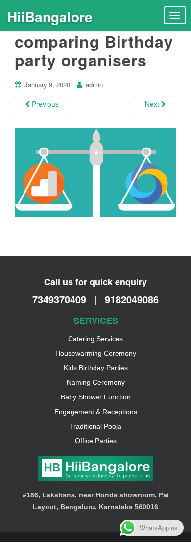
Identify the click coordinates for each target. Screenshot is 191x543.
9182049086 (132, 299)
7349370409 (60, 299)
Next (153, 104)
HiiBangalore (50, 16)
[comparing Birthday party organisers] (95, 171)
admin (94, 84)
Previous (44, 104)
